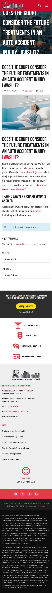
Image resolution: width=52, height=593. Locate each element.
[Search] (39, 5)
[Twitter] (22, 494)
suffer (37, 210)
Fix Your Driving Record (11, 454)
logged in (20, 244)
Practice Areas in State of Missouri (15, 448)
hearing (29, 167)
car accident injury (30, 172)
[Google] (36, 494)
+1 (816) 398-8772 (13, 406)
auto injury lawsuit (15, 189)
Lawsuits (28, 91)
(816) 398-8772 (26, 306)
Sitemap (41, 506)
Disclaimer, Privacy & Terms (13, 437)
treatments (39, 184)
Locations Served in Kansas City (14, 442)
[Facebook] (15, 494)
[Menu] (47, 5)
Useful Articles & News (11, 459)
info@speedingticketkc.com (18, 411)
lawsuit (9, 157)
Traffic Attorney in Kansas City (14, 431)
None (41, 91)
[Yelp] (29, 494)
